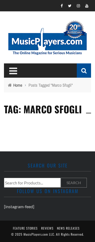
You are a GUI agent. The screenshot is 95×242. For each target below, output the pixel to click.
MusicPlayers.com (35, 234)
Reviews (47, 228)
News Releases (68, 228)
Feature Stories (25, 228)
